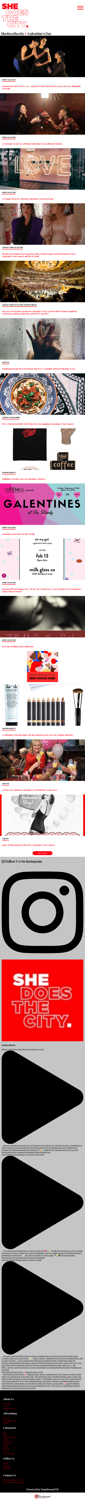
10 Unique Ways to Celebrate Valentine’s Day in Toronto (28, 198)
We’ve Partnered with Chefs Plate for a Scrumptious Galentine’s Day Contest (38, 423)
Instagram (7, 1468)
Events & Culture (9, 80)
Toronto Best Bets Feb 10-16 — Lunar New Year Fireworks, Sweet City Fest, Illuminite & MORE (41, 87)
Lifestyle (5, 362)
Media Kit (6, 1418)
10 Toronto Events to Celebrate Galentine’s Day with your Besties (32, 143)
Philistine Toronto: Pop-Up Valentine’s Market (23, 479)
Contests (6, 1423)
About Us (6, 1449)
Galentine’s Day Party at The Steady (18, 534)
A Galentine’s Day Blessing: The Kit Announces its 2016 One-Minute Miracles (37, 735)
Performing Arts (9, 1437)
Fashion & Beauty (30, 305)
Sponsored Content (10, 1421)
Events (5, 1447)
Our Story (6, 1404)
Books (5, 1440)
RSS (4, 1470)
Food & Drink (14, 417)
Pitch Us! (6, 1406)
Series (5, 1435)
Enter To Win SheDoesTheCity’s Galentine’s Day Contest (28, 845)
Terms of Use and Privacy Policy (14, 1482)
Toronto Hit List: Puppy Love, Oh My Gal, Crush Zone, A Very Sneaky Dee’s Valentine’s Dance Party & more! (41, 590)
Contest (5, 247)
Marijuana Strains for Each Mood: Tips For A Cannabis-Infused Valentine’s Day (38, 368)
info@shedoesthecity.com (12, 1480)
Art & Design (7, 1442)
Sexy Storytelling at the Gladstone (18, 646)
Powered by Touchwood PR (42, 1489)
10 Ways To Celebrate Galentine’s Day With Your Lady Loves (29, 790)
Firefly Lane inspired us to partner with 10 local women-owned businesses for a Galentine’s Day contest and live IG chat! (39, 255)
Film (4, 1433)
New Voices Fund (9, 1408)
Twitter (5, 1463)
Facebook (6, 1466)
